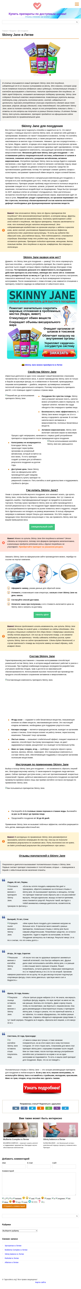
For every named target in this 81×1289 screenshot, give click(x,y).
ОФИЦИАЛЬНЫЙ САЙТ (42, 527)
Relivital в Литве (12, 1258)
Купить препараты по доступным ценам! (37, 14)
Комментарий (8, 1171)
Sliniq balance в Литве (54, 1139)
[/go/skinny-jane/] (42, 324)
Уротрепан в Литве (13, 1246)
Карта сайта (40, 1282)
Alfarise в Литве (11, 1262)
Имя (4, 1163)
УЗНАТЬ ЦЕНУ (42, 615)
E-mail (30, 1163)
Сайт (54, 1163)
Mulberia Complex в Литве (16, 1139)
